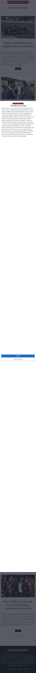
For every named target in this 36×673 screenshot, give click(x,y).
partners (10, 108)
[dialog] (18, 336)
